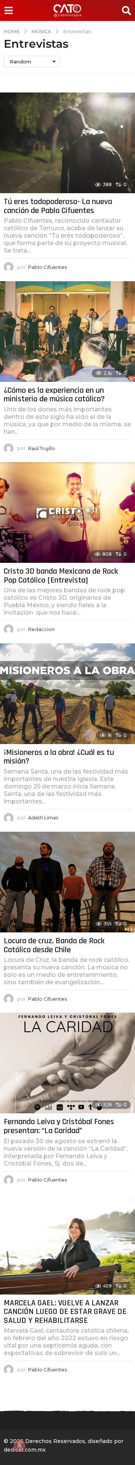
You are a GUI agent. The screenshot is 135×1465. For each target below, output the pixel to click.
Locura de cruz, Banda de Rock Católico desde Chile (54, 945)
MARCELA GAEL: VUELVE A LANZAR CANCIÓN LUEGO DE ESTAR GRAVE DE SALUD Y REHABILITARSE (65, 1312)
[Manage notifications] (20, 1446)
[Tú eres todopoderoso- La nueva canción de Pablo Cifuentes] (67, 142)
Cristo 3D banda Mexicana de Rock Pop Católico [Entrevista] (61, 576)
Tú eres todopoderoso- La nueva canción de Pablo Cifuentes (58, 206)
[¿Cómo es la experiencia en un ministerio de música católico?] (67, 331)
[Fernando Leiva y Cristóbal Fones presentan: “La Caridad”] (67, 1063)
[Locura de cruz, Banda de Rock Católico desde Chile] (67, 882)
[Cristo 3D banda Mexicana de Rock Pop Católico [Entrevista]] (67, 512)
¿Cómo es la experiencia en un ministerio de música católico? (54, 395)
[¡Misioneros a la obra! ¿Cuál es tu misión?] (67, 693)
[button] (8, 10)
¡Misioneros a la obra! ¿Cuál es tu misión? (59, 757)
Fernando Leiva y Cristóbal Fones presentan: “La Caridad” (59, 1126)
